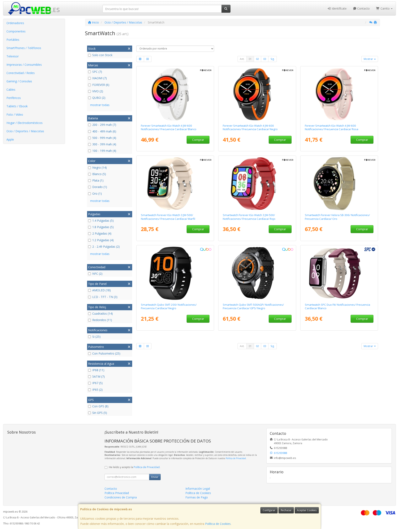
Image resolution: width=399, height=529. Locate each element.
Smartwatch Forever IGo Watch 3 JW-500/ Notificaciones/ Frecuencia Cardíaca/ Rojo (249, 216)
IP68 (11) (98, 370)
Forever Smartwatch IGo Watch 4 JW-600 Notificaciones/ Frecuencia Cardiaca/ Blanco (168, 127)
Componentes (16, 31)
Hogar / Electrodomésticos (24, 123)
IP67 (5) (97, 383)
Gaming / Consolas (19, 81)
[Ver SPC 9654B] (339, 273)
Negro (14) (99, 167)
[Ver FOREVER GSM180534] (175, 183)
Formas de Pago (196, 497)
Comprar (198, 140)
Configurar (269, 510)
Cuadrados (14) (102, 313)
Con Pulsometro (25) (106, 353)
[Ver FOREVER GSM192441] (175, 94)
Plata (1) (97, 180)
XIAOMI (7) (99, 78)
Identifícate (339, 8)
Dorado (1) (99, 187)
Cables (10, 89)
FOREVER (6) (100, 85)
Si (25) (96, 337)
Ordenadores (15, 23)
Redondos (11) (102, 320)
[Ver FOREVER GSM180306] (339, 183)
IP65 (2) (97, 390)
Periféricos (13, 98)
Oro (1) (97, 193)
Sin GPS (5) (99, 413)
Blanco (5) (99, 174)
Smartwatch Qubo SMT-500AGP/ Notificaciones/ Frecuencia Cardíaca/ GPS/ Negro (253, 306)
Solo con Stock (102, 55)
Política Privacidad (117, 493)
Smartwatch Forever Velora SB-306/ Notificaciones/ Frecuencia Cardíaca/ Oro (337, 216)
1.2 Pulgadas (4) (103, 240)
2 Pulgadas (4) (101, 233)
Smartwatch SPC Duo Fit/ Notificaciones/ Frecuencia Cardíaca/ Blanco (337, 306)
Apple (10, 139)
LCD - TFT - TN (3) (104, 297)
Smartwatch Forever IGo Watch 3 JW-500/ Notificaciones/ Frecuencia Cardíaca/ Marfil (168, 216)
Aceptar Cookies (306, 510)
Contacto (363, 8)
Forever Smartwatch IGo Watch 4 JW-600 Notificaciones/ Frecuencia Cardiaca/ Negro (250, 127)
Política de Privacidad (236, 458)
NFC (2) (97, 274)
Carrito (385, 8)
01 (250, 59)
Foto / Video (14, 114)
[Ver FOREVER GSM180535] (257, 183)
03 (264, 59)
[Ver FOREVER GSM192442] (257, 94)
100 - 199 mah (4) (104, 151)
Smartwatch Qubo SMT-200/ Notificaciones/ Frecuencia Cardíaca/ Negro (169, 306)
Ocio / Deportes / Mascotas (25, 131)
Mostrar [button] (369, 59)
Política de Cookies (218, 524)
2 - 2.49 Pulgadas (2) (106, 246)
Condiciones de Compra (121, 497)
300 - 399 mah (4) (104, 144)
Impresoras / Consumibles (24, 65)
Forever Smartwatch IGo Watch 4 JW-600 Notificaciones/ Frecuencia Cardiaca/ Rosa (331, 127)
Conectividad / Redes (20, 73)
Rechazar (286, 510)
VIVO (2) (97, 91)
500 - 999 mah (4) (104, 138)
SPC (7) (97, 72)
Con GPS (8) (100, 406)
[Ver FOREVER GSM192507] (339, 94)
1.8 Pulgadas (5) (103, 227)
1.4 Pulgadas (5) (103, 220)
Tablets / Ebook (17, 106)
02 (257, 59)
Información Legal (197, 489)
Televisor (12, 56)
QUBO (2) (98, 98)
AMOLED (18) (101, 290)
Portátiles (12, 40)
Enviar (154, 477)
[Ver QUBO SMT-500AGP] (257, 273)
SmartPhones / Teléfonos (23, 48)
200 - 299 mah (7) (104, 125)
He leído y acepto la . (134, 467)
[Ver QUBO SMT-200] (175, 273)
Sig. (273, 59)
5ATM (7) (98, 376)
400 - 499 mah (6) (104, 131)
